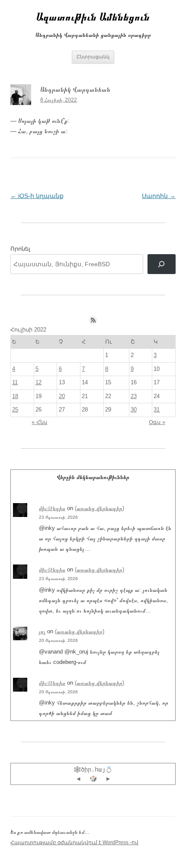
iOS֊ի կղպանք (37, 195)
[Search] (162, 264)
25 (15, 409)
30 (134, 409)
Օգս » (157, 422)
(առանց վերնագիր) (99, 508)
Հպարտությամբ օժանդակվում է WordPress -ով (74, 842)
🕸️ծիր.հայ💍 (93, 769)
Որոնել (20, 249)
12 (38, 382)
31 (157, 409)
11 (15, 382)
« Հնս (39, 422)
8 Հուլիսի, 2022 (58, 100)
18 (15, 396)
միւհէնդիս (52, 508)
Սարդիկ (159, 195)
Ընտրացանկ (93, 56)
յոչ (42, 631)
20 (62, 396)
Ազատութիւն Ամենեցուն (93, 16)
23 (134, 396)
